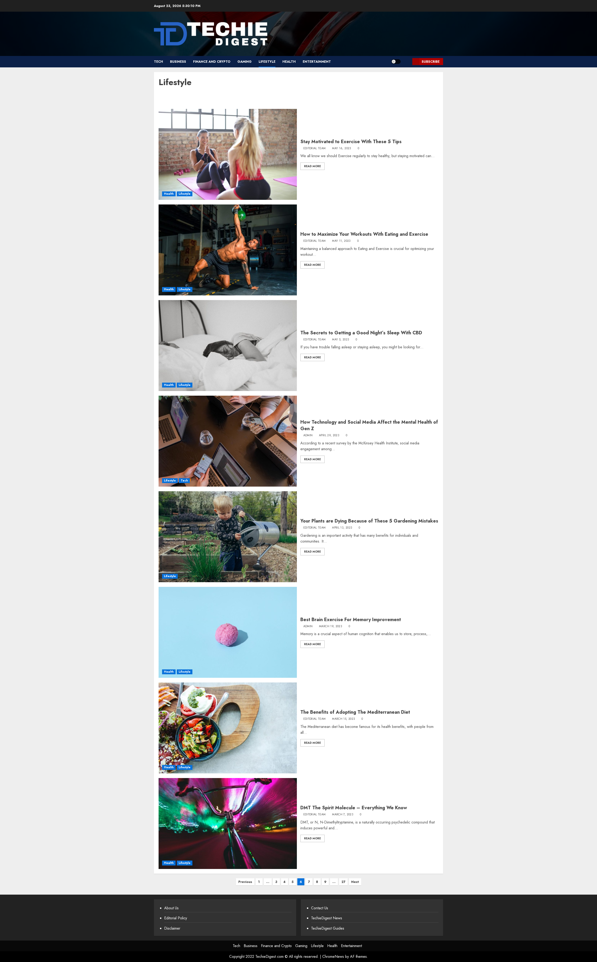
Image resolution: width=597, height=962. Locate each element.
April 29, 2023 (329, 435)
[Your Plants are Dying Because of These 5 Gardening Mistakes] (228, 536)
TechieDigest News (326, 918)
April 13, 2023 (342, 528)
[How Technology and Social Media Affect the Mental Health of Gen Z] (228, 441)
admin (308, 435)
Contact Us (319, 908)
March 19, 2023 (330, 626)
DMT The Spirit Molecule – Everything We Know (353, 807)
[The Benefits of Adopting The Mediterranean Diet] (228, 727)
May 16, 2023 (341, 148)
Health (289, 61)
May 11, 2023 (341, 241)
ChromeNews (333, 956)
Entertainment (317, 61)
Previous (245, 881)
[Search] (407, 61)
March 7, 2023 (342, 815)
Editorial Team (314, 148)
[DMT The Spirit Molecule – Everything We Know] (228, 823)
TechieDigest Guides (327, 928)
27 (343, 881)
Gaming (244, 61)
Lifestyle (267, 61)
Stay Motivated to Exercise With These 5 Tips (351, 141)
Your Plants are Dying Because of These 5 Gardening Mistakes (369, 521)
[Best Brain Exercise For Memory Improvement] (228, 632)
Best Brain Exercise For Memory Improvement (350, 619)
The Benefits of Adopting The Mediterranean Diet (355, 712)
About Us (171, 908)
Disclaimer (172, 928)
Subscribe (431, 61)
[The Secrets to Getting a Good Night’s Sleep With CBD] (228, 345)
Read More (312, 166)
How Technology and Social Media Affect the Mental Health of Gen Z (369, 425)
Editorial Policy (175, 918)
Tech (158, 61)
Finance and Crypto (211, 61)
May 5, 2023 (340, 340)
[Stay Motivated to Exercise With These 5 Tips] (228, 154)
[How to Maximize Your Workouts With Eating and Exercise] (228, 249)
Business (178, 61)
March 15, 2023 (343, 719)
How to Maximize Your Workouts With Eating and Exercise (364, 234)
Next (355, 881)
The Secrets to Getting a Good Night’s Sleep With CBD (361, 332)
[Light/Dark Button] (396, 61)
